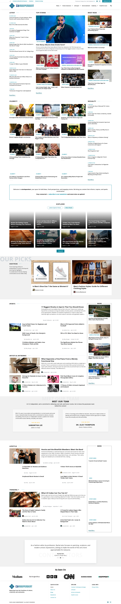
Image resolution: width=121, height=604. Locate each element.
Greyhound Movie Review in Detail (33, 476)
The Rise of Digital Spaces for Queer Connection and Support (98, 144)
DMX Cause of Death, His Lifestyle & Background (33, 334)
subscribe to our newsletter (58, 194)
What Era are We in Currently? (96, 47)
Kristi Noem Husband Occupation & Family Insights (100, 65)
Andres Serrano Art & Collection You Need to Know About (33, 520)
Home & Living (39, 1)
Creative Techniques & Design (78, 587)
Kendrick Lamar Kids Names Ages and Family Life (71, 118)
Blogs (51, 592)
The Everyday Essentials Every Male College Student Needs (21, 57)
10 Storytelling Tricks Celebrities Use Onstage (19, 157)
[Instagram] (100, 1)
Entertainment (86, 5)
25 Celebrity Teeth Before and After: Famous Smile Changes (19, 177)
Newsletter (53, 595)
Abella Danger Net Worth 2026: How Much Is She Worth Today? (21, 45)
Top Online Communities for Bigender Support (98, 165)
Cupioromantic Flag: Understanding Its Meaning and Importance (98, 173)
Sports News (40, 65)
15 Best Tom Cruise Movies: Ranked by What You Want (71, 223)
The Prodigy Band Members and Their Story (73, 137)
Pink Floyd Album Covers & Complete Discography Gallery (72, 376)
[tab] (55, 207)
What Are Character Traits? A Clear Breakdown (19, 37)
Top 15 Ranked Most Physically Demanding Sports (96, 29)
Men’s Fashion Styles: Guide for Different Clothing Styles (50, 287)
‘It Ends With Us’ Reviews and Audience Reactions (34, 467)
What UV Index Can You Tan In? (54, 493)
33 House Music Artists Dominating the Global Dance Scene (46, 177)
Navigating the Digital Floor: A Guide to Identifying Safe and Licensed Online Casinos (46, 241)
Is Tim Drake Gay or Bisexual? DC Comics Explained (98, 106)
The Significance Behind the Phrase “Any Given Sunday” (71, 343)
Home (51, 587)
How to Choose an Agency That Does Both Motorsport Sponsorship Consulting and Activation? (98, 240)
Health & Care (103, 5)
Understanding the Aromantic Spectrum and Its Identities (99, 122)
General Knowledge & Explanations (72, 65)
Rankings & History (94, 26)
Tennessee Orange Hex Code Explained (20, 91)
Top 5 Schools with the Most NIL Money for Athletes (98, 377)
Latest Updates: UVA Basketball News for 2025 (99, 523)
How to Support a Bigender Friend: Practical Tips (97, 157)
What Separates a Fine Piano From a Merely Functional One (59, 360)
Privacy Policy (95, 587)
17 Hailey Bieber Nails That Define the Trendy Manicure (46, 157)
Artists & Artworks (75, 592)
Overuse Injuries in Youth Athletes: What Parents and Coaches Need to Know (20, 18)
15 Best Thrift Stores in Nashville (70, 466)
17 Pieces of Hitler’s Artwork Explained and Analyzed (72, 386)
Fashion (31, 1)
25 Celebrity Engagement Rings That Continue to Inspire (19, 30)
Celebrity (93, 5)
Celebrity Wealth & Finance (20, 1)
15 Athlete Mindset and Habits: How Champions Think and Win (33, 343)
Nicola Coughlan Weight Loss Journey (19, 137)
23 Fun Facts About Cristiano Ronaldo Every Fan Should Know (73, 157)
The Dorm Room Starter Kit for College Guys (21, 51)
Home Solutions (66, 5)
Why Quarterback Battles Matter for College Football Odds (73, 242)
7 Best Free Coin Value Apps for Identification (96, 83)
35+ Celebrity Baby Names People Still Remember (72, 177)
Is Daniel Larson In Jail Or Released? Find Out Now (46, 118)
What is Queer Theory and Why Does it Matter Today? (98, 130)
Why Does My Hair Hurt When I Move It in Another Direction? (20, 77)
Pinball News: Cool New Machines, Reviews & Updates (98, 502)
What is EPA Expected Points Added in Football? (72, 325)
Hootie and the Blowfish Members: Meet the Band (62, 449)
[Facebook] (97, 1)
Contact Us (53, 597)
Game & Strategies (94, 335)
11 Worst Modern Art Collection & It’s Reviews (34, 386)
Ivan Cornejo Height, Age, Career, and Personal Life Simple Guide (46, 87)
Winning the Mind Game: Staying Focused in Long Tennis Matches (21, 242)
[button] (33, 277)
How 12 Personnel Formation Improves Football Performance (19, 84)
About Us (52, 589)
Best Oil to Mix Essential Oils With (18, 24)
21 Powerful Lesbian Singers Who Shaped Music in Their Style (70, 511)
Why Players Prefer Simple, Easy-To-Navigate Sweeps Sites (99, 338)
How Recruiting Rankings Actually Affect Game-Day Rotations (98, 319)
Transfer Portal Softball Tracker (98, 461)
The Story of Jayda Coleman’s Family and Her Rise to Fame (33, 511)
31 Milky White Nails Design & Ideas (89, 286)
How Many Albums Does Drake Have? (50, 45)
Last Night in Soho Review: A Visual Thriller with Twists (71, 477)
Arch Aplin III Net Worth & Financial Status (21, 117)
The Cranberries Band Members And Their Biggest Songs (47, 137)
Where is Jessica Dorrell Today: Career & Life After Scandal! (47, 68)
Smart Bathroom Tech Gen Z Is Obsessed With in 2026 (20, 70)
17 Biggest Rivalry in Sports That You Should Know (62, 307)
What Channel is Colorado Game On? (71, 87)
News (57, 5)
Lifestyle (76, 5)
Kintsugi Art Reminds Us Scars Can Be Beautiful (34, 376)
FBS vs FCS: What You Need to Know (71, 333)
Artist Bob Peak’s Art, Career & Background (70, 520)
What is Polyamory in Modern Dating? (98, 137)
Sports (91, 315)
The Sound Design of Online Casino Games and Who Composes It (99, 222)
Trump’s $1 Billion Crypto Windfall (18, 64)
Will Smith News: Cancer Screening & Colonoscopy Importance (99, 481)
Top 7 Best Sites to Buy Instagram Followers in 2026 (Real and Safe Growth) (72, 68)
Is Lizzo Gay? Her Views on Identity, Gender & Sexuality (99, 114)
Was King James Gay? (93, 151)
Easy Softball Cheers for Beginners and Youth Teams (34, 325)
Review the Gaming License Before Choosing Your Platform (21, 223)
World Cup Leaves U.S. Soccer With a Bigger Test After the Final (99, 357)
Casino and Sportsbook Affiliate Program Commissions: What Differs (47, 222)
